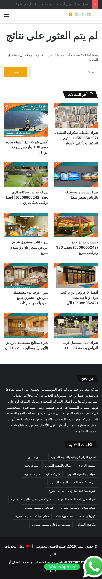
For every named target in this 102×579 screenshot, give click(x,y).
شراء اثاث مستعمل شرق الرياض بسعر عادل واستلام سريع (29, 247)
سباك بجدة (31, 465)
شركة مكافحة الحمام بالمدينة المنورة (73, 482)
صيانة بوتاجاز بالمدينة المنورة (78, 507)
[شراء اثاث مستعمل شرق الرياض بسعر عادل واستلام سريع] (26, 225)
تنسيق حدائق (36, 457)
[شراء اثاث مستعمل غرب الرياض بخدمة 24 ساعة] (76, 325)
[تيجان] (78, 14)
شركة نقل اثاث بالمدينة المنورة (77, 499)
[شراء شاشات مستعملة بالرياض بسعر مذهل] (76, 174)
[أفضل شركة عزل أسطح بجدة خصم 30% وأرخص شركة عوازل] (26, 120)
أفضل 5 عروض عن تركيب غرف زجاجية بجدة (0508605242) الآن (79, 297)
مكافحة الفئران (86, 524)
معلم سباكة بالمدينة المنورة (32, 516)
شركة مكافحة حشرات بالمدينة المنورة (72, 491)
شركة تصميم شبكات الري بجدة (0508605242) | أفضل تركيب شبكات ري (26, 197)
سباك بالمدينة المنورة (58, 465)
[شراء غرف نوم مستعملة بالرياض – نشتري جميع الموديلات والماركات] (26, 275)
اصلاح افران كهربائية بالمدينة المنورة (73, 457)
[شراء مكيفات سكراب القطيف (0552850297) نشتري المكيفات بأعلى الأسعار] (76, 115)
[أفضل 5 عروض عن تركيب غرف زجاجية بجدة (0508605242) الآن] (76, 275)
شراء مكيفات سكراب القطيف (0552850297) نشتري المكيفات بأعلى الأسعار (76, 137)
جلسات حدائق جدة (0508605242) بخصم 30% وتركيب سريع (76, 247)
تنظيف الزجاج (87, 465)
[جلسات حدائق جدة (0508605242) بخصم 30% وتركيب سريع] (76, 225)
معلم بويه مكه (64, 516)
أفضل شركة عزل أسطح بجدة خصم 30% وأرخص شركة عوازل (27, 147)
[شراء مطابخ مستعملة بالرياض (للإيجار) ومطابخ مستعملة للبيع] (26, 325)
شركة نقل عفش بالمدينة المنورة (31, 499)
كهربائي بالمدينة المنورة (38, 507)
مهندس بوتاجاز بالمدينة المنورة (51, 524)
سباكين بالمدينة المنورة (81, 474)
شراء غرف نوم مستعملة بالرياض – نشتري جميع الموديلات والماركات (30, 297)
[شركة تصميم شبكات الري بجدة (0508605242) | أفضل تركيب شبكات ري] (26, 174)
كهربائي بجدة (87, 516)
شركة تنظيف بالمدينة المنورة (42, 474)
